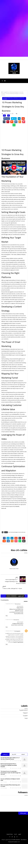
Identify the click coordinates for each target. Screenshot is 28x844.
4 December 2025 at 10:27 (9, 631)
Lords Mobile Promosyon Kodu (16, 612)
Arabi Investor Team (8, 114)
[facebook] (4, 538)
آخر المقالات (5, 754)
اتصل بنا (15, 834)
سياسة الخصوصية (10, 834)
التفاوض (25, 715)
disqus (8, 596)
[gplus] (19, 837)
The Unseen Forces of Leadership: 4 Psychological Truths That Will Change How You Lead (11, 772)
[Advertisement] (14, 14)
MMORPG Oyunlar (19, 611)
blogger (3, 596)
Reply (7, 615)
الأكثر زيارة (14, 754)
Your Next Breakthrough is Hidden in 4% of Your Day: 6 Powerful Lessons (10, 758)
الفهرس (19, 834)
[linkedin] (19, 118)
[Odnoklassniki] (19, 121)
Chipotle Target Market (18, 642)
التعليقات (23, 754)
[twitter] (8, 538)
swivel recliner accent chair (17, 625)
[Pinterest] (7, 121)
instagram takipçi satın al (17, 623)
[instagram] (17, 837)
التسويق (25, 713)
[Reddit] (11, 121)
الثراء (26, 718)
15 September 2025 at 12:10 (10, 603)
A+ (4, 116)
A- (8, 116)
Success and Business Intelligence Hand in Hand (10, 779)
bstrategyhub (17, 631)
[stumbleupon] (23, 118)
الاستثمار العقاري (23, 710)
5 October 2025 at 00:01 (9, 619)
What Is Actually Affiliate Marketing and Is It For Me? (10, 785)
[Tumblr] (4, 121)
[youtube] (14, 837)
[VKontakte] (15, 121)
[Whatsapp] (14, 125)
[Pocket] (23, 121)
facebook (7, 118)
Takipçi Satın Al (20, 608)
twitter (14, 118)
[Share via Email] (23, 541)
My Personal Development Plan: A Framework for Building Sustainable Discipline (9, 765)
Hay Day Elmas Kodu (18, 614)
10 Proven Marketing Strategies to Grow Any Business (13, 98)
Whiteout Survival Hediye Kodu (16, 609)
